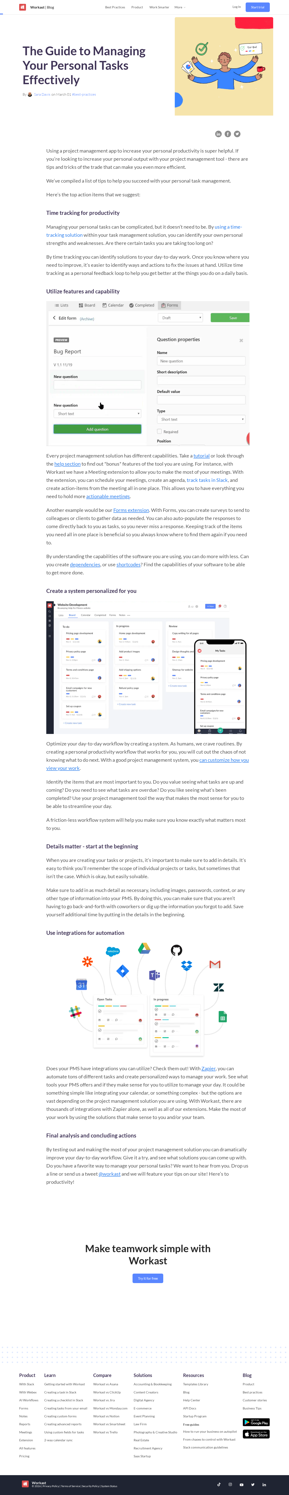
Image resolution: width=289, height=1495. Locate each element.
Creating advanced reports (63, 1424)
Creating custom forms (60, 1416)
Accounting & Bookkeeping (153, 1384)
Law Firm (140, 1424)
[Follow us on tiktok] (219, 1485)
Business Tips (252, 1408)
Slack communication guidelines (205, 1447)
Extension (26, 1440)
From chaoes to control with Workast (209, 1439)
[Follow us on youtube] (241, 1485)
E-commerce (142, 1408)
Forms (23, 1408)
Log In (237, 7)
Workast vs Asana (105, 1384)
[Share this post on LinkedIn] (218, 134)
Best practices (252, 1392)
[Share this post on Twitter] (237, 134)
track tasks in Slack (207, 480)
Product (137, 7)
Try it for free (148, 1278)
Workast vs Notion (106, 1416)
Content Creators (146, 1392)
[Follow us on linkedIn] (264, 1485)
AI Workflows (28, 1400)
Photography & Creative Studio (155, 1432)
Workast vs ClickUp (107, 1392)
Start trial (257, 7)
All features (27, 1448)
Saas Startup (142, 1456)
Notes (23, 1416)
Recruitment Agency (148, 1448)
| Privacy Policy (50, 1486)
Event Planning (144, 1416)
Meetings (25, 1432)
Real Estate (141, 1440)
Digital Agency (144, 1400)
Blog (186, 1392)
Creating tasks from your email (65, 1408)
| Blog (49, 7)
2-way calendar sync (58, 1440)
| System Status (108, 1486)
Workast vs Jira (104, 1400)
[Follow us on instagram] (230, 1485)
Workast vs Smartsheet (109, 1424)
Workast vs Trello (105, 1432)
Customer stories (255, 1400)
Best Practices (115, 7)
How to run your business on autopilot (210, 1431)
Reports (24, 1424)
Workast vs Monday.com (110, 1408)
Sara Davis (42, 94)
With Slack (26, 1384)
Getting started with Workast (64, 1384)
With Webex (28, 1392)
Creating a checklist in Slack (63, 1400)
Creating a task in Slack (60, 1392)
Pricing (24, 1456)
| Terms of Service (70, 1486)
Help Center (191, 1400)
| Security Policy (90, 1486)
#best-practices (84, 94)
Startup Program (195, 1416)
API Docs (189, 1408)
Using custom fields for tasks (64, 1432)
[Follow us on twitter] (253, 1485)
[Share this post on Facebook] (228, 134)
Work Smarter (159, 7)
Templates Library (195, 1384)
